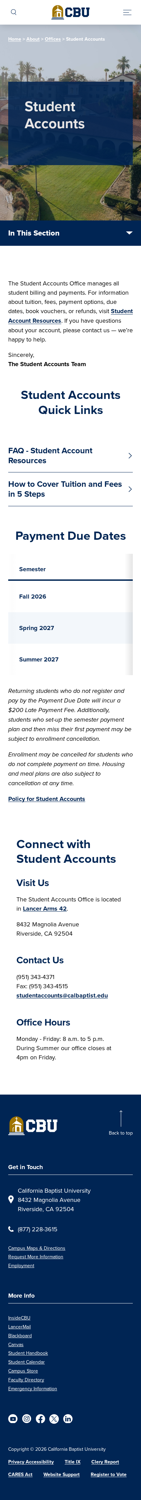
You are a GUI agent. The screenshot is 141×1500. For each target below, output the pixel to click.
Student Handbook (28, 1353)
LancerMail (19, 1326)
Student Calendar (26, 1361)
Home (14, 39)
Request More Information (35, 1256)
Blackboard (20, 1335)
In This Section (34, 233)
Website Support (61, 1474)
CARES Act (20, 1474)
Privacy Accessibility (31, 1461)
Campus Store (23, 1370)
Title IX (72, 1461)
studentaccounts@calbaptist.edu (62, 995)
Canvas (16, 1344)
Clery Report (105, 1461)
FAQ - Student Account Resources (50, 455)
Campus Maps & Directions (36, 1248)
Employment (21, 1265)
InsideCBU (19, 1317)
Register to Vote (109, 1474)
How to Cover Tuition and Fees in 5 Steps (65, 489)
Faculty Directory (26, 1379)
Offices (53, 39)
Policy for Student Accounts (46, 798)
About (33, 39)
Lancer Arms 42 (45, 908)
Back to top (121, 1132)
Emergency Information (32, 1388)
